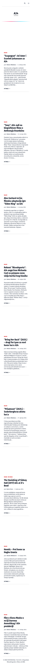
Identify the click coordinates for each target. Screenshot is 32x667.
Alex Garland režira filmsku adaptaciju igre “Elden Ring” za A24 (15, 201)
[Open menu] (28, 3)
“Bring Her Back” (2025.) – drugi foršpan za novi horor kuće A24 (15, 342)
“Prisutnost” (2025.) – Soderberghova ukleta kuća (14, 412)
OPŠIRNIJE (7, 89)
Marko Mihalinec (11, 65)
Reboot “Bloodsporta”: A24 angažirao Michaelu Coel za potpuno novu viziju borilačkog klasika (15, 271)
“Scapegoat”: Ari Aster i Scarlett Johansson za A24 (15, 58)
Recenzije (10, 477)
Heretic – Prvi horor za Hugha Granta (14, 551)
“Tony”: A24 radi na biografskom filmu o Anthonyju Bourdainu (14, 128)
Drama (5, 477)
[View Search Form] (24, 3)
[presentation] (16, 36)
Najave (5, 52)
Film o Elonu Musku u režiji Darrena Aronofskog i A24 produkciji (14, 622)
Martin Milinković (12, 556)
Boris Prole (10, 489)
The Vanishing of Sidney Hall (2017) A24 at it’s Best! (15, 483)
